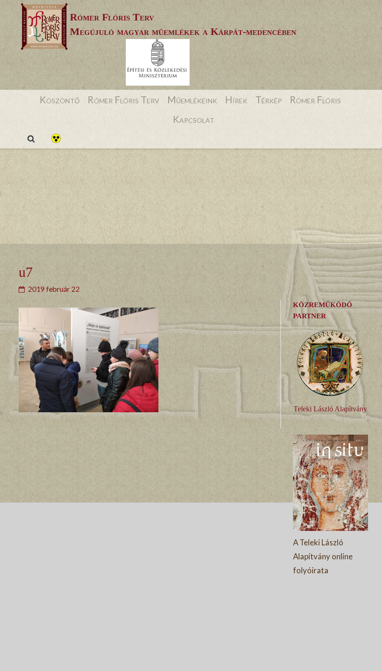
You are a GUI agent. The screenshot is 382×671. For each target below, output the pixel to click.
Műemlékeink (192, 99)
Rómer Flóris (315, 99)
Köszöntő (60, 99)
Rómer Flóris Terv (123, 99)
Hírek (236, 99)
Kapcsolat (193, 119)
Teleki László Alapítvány (330, 409)
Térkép (268, 99)
